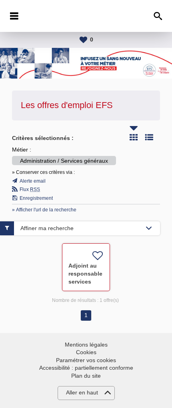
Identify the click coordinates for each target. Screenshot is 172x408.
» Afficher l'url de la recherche (44, 210)
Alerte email (33, 181)
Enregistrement (36, 198)
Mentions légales (86, 344)
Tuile (133, 137)
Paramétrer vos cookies (86, 360)
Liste (149, 137)
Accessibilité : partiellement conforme (86, 368)
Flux (30, 189)
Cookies (86, 352)
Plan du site (86, 376)
